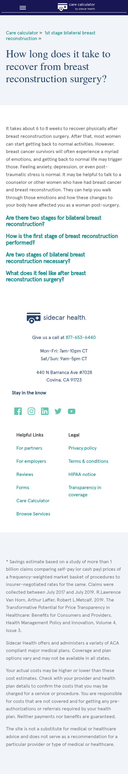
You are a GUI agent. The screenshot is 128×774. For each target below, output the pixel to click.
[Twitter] (58, 413)
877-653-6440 (81, 337)
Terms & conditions (88, 461)
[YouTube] (71, 413)
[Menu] (20, 8)
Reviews (24, 474)
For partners (29, 448)
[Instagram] (31, 413)
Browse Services (33, 514)
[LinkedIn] (45, 413)
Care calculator (22, 32)
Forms (22, 487)
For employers (31, 461)
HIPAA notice (82, 474)
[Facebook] (18, 413)
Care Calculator (32, 500)
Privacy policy (82, 448)
